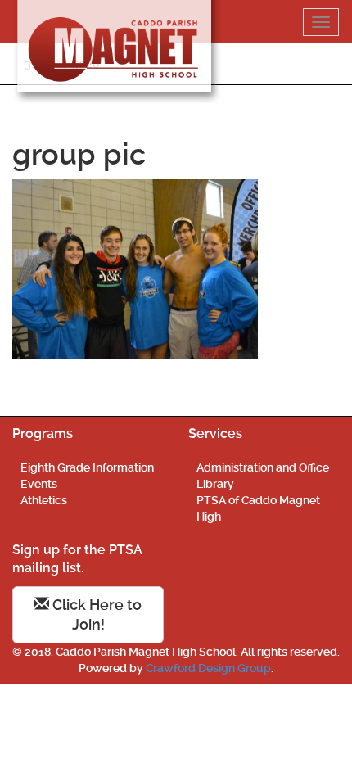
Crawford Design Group (208, 668)
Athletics (43, 500)
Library (215, 483)
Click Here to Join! (95, 614)
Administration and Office (262, 467)
